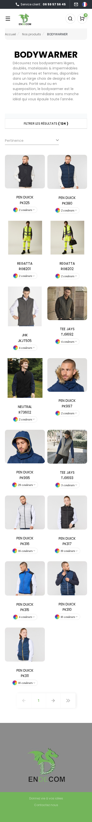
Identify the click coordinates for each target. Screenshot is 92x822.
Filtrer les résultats (46, 123)
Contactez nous (46, 805)
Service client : (43, 4)
